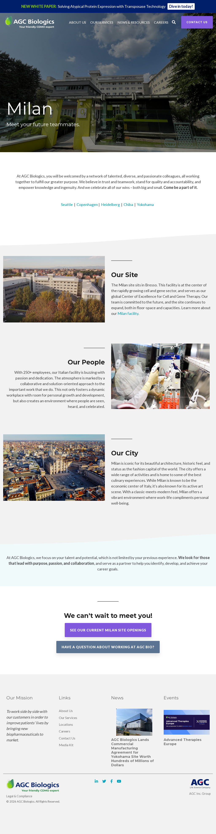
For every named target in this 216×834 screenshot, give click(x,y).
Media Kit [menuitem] (66, 745)
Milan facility (127, 313)
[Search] (174, 22)
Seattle (67, 204)
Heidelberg (110, 204)
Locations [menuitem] (66, 724)
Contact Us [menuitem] (67, 738)
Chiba (128, 204)
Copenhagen (87, 204)
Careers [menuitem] (64, 731)
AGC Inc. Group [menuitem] (200, 793)
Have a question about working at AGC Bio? (108, 647)
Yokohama (145, 204)
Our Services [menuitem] (68, 718)
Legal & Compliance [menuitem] (19, 796)
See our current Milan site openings (108, 630)
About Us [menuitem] (66, 711)
